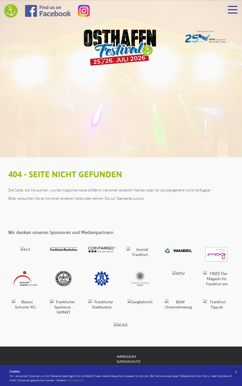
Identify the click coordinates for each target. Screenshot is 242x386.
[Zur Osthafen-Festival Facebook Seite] (48, 12)
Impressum (126, 356)
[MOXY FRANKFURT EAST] (217, 260)
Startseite (124, 198)
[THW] (101, 284)
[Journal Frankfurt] (140, 254)
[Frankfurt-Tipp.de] (216, 307)
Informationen (75, 380)
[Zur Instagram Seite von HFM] (84, 12)
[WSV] (178, 273)
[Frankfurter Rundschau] (63, 249)
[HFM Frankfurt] (205, 41)
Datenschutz (128, 361)
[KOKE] (121, 325)
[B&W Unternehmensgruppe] (178, 307)
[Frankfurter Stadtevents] (101, 307)
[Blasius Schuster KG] (25, 307)
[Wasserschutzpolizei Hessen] (140, 284)
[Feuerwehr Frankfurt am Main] (25, 284)
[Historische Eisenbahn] (63, 284)
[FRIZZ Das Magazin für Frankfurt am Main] (216, 289)
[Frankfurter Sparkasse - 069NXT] (63, 312)
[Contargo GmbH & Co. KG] (101, 251)
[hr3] (25, 249)
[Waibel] (178, 253)
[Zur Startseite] (11, 11)
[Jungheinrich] (140, 301)
